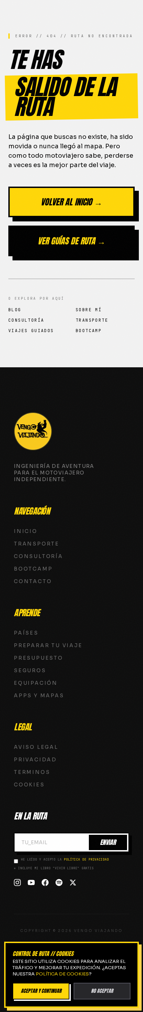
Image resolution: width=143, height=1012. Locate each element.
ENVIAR (108, 842)
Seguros (30, 670)
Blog (15, 310)
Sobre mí (89, 310)
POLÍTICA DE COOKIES (62, 974)
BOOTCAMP (33, 569)
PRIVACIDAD (35, 759)
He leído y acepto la (65, 860)
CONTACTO (33, 581)
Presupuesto (38, 658)
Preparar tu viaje (48, 645)
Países (26, 633)
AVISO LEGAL (36, 747)
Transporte (92, 320)
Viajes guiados (31, 331)
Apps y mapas (39, 695)
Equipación (36, 683)
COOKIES (29, 785)
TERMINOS (32, 772)
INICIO (25, 531)
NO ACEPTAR (102, 991)
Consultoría (26, 320)
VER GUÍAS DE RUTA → (71, 241)
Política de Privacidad (86, 859)
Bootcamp (89, 331)
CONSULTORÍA (38, 556)
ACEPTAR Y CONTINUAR (41, 991)
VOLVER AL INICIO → (71, 202)
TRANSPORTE (36, 544)
